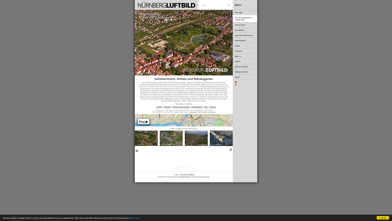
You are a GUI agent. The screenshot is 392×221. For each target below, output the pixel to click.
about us (238, 56)
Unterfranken (197, 107)
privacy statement (241, 67)
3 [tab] (179, 168)
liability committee (241, 72)
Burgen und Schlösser (181, 107)
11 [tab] (192, 168)
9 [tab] (189, 168)
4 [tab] (181, 168)
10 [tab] (190, 168)
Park (206, 107)
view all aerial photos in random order (243, 19)
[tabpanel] (146, 139)
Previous (137, 151)
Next (231, 150)
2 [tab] (177, 168)
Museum (212, 107)
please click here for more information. (202, 112)
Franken (167, 107)
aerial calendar (240, 40)
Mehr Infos (135, 218)
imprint (237, 77)
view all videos (240, 25)
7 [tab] (186, 168)
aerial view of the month (244, 35)
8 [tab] (187, 168)
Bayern (159, 107)
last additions (240, 30)
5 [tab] (182, 168)
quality (237, 46)
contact (237, 61)
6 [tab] (184, 168)
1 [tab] (176, 168)
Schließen (383, 217)
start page (238, 12)
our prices (238, 51)
